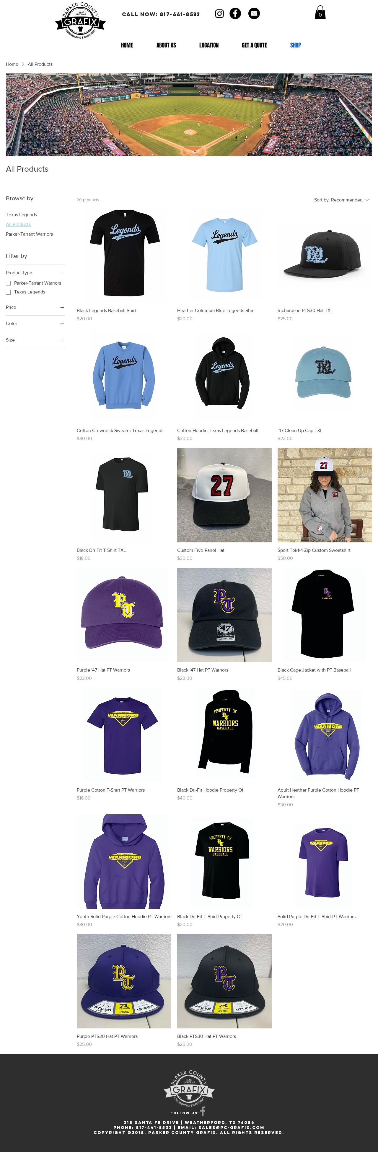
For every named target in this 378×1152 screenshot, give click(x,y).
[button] (320, 12)
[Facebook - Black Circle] (235, 13)
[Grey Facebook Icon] (202, 1111)
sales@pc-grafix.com (231, 1127)
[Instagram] (219, 13)
